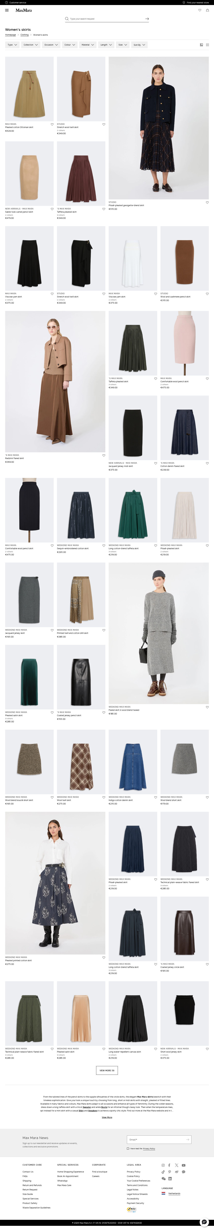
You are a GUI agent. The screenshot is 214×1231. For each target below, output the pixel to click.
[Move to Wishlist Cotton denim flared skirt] (207, 463)
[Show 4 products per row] (207, 44)
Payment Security (135, 1203)
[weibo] (176, 1172)
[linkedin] (170, 1178)
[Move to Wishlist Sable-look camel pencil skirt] (52, 209)
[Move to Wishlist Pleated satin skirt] (52, 712)
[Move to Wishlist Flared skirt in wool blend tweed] (207, 707)
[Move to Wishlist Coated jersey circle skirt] (207, 964)
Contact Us (28, 1171)
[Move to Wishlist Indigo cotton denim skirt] (155, 797)
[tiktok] (163, 1172)
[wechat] (163, 1178)
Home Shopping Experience (70, 1171)
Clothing (25, 34)
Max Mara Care (64, 1185)
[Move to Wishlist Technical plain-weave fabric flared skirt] (207, 879)
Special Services (30, 1198)
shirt (81, 1110)
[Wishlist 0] (199, 10)
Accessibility (133, 1198)
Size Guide (28, 1194)
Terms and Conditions (137, 1185)
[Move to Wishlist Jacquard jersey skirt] (52, 630)
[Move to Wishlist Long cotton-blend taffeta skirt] (155, 545)
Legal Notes (132, 1189)
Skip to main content (12, 1)
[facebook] (170, 1165)
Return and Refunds (32, 1185)
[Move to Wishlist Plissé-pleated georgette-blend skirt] (207, 202)
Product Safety (30, 1203)
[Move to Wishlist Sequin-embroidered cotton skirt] (103, 545)
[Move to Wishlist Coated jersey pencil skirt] (103, 712)
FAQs (25, 1176)
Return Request (30, 1189)
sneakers (92, 1110)
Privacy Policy (149, 1148)
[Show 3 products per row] (201, 44)
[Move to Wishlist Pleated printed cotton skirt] (103, 957)
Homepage (10, 34)
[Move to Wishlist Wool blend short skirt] (207, 797)
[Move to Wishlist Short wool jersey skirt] (207, 1049)
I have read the (142, 1148)
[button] (204, 1222)
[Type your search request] (147, 18)
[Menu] (7, 10)
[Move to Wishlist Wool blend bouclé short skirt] (52, 797)
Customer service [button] (32, 3)
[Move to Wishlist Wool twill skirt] (103, 797)
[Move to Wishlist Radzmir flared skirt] (103, 455)
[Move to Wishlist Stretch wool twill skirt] (103, 124)
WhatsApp (62, 1180)
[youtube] (183, 1165)
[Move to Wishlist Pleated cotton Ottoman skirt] (52, 124)
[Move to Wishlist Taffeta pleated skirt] (103, 209)
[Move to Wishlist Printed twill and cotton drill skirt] (103, 630)
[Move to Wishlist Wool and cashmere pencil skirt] (207, 293)
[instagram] (163, 1165)
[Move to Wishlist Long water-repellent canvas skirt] (155, 1049)
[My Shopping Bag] (207, 10)
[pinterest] (170, 1172)
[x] (176, 1165)
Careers (95, 1176)
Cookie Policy (133, 1176)
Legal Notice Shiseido (137, 1194)
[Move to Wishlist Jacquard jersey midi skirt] (155, 463)
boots (104, 1107)
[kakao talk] (183, 1172)
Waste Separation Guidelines (36, 1207)
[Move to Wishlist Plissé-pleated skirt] (207, 545)
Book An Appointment (67, 1176)
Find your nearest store (198, 2)
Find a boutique (99, 1171)
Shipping (27, 1180)
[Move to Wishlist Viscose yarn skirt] (52, 293)
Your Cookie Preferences (138, 1180)
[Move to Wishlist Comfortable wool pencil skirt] (207, 378)
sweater (87, 1107)
